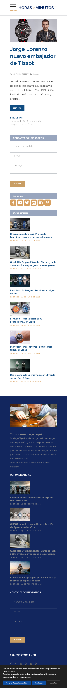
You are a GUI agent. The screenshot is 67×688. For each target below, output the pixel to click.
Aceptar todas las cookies (17, 683)
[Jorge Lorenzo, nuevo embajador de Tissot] (33, 30)
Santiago (37, 74)
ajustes (27, 677)
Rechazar (39, 683)
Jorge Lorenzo (18, 124)
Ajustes (53, 683)
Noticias (17, 74)
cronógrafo (35, 121)
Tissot (25, 74)
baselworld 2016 (19, 121)
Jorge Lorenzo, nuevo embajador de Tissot (32, 56)
